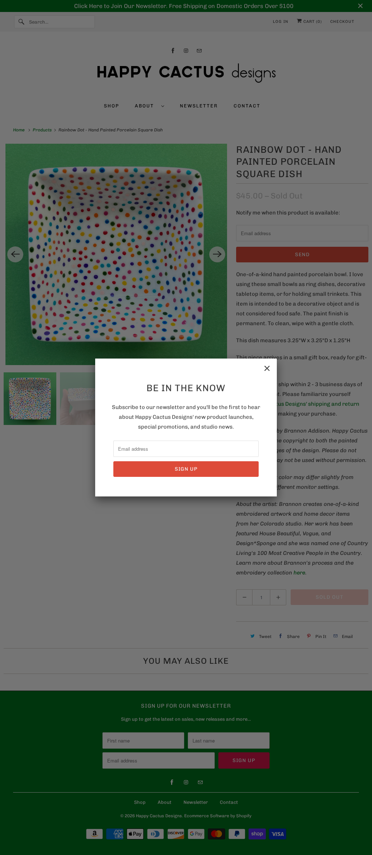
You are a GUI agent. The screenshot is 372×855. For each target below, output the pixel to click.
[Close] (267, 368)
